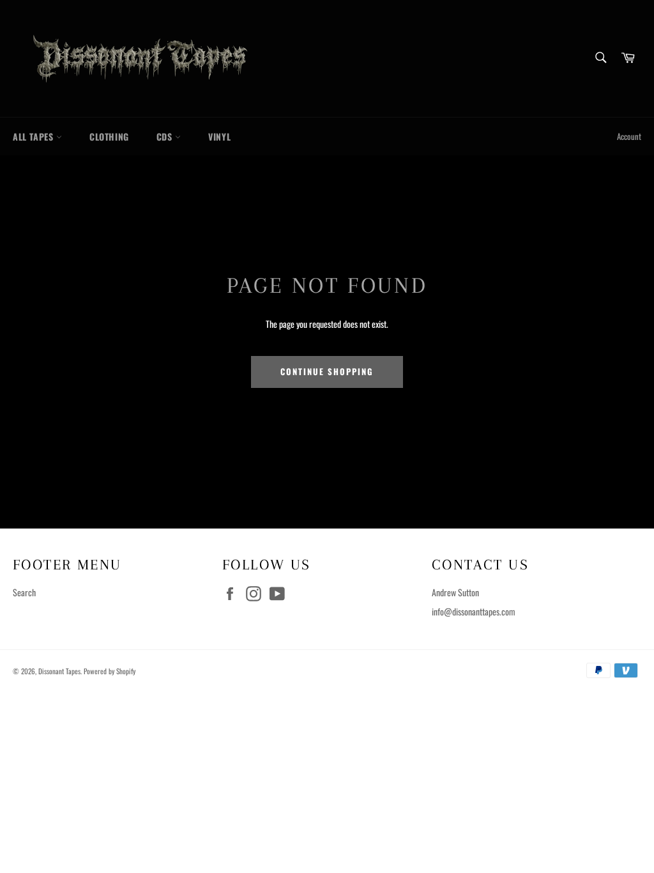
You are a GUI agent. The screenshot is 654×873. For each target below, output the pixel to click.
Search (24, 592)
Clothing (109, 136)
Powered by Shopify (109, 671)
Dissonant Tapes (59, 671)
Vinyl (219, 136)
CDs (165, 136)
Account (629, 136)
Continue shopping (326, 372)
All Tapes (34, 136)
